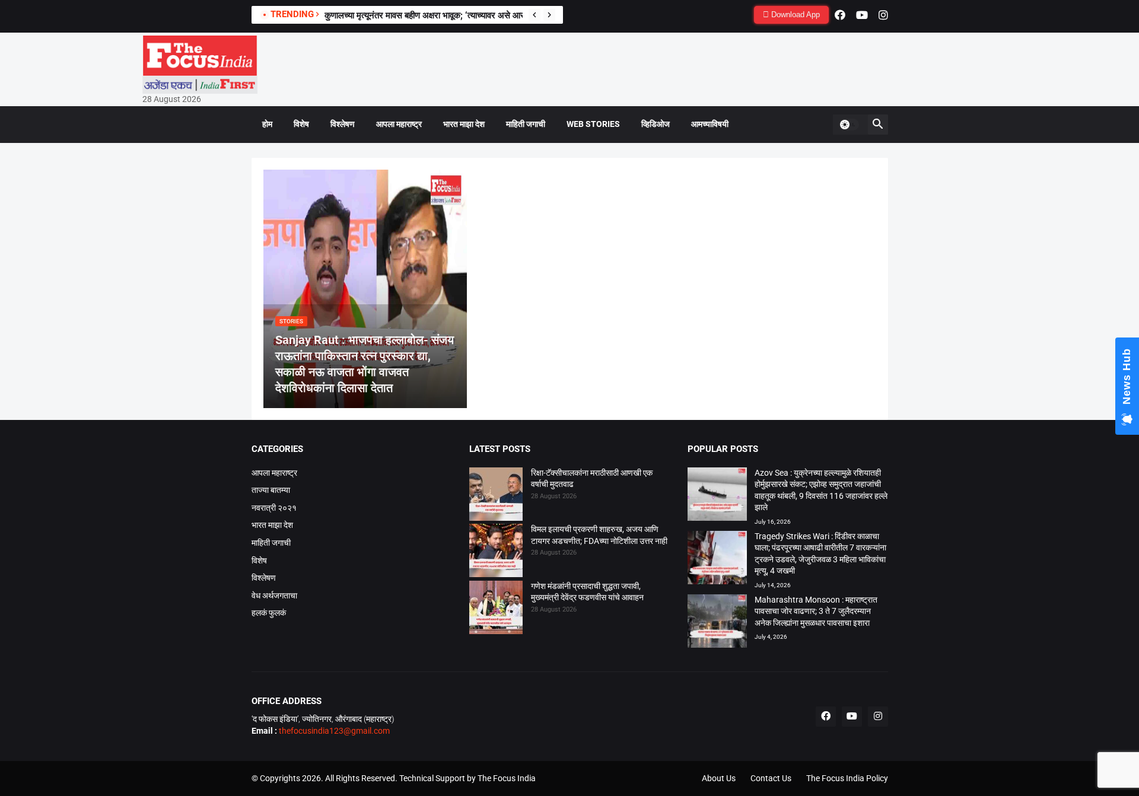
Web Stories (593, 124)
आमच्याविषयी (709, 124)
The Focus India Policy (847, 778)
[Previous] (534, 15)
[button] (849, 124)
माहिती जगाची (525, 124)
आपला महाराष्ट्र (399, 124)
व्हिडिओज (655, 124)
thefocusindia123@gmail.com (333, 730)
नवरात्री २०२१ (274, 507)
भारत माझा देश (464, 124)
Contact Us (770, 778)
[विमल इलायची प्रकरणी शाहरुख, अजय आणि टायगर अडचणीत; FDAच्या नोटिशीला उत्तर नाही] (496, 552)
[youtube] (862, 15)
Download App (794, 14)
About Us (719, 778)
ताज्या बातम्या (271, 490)
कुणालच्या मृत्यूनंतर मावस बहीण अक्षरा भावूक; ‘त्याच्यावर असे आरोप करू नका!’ (445, 15)
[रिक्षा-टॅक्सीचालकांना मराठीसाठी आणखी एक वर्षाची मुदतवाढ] (496, 495)
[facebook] (840, 15)
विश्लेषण (342, 124)
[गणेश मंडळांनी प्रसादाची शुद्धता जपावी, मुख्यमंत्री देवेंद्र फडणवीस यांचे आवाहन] (496, 609)
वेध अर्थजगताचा (274, 595)
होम (267, 124)
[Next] (549, 15)
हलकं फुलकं (269, 612)
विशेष (301, 124)
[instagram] (883, 15)
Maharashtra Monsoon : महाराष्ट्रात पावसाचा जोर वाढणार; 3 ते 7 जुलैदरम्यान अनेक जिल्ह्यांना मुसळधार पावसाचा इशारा (816, 611)
